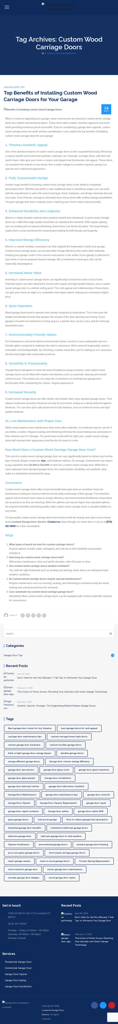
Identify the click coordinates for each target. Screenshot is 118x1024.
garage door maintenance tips (62, 794)
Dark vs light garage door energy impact (29, 753)
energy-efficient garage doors (24, 761)
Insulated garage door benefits (24, 827)
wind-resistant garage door (23, 869)
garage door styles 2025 (90, 811)
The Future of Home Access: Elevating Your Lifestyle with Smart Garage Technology (62, 691)
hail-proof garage (47, 819)
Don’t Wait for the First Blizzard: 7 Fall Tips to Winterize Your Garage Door (57, 677)
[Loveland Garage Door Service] (58, 7)
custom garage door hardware (24, 744)
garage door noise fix (98, 794)
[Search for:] (59, 633)
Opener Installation (18, 844)
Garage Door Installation (18, 986)
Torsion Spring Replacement (94, 861)
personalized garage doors (53, 844)
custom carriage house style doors (69, 736)
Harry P (13, 615)
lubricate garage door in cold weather (61, 836)
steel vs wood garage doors (54, 861)
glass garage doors (18, 819)
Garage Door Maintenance (22, 794)
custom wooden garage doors (65, 744)
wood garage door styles (62, 877)
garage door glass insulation (94, 769)
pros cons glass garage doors (23, 852)
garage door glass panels (21, 778)
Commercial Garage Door (18, 968)
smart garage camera (19, 861)
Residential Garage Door (18, 962)
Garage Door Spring (15, 980)
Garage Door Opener (19, 803)
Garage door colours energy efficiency (69, 761)
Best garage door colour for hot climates (30, 728)
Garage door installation (58, 778)
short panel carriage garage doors (67, 852)
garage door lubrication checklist (66, 786)
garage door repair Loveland (23, 811)
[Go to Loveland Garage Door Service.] (43, 53)
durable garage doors (72, 753)
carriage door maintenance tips (24, 736)
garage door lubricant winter (23, 786)
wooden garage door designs (23, 877)
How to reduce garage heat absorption (87, 819)
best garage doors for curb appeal (79, 728)
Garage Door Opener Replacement (58, 803)
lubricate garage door (19, 836)
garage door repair (96, 803)
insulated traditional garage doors (69, 827)
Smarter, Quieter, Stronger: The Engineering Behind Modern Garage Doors (56, 705)
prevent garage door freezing (92, 844)
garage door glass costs (56, 769)
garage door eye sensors (21, 769)
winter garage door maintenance (64, 869)
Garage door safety (58, 811)
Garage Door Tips (14, 87)
